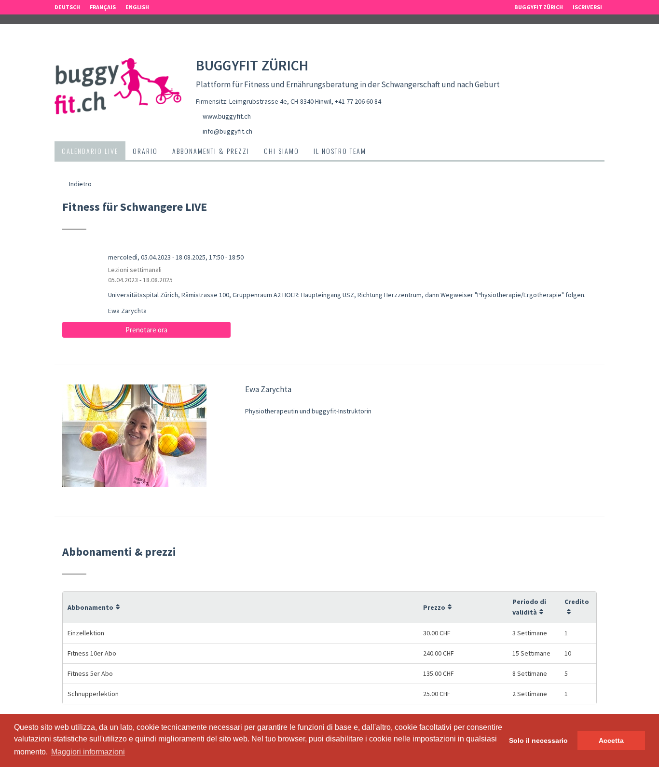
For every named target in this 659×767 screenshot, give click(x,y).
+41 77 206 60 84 (358, 101)
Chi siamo (281, 151)
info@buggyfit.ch (227, 131)
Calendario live (90, 151)
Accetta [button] (611, 740)
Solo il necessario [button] (538, 740)
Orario (145, 151)
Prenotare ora (146, 329)
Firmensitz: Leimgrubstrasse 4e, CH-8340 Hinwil (263, 101)
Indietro (80, 183)
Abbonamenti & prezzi (210, 151)
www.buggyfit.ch (227, 116)
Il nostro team (340, 151)
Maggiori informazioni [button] (88, 752)
